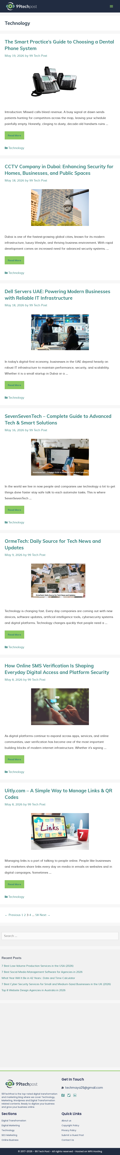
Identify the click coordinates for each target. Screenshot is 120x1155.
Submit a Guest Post (73, 1135)
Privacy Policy (69, 1130)
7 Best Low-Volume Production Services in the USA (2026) (37, 966)
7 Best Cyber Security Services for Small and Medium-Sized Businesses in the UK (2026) (56, 984)
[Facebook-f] (63, 1095)
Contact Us (68, 1140)
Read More (16, 134)
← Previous (12, 915)
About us (66, 1120)
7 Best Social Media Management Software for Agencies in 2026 (42, 972)
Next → (45, 915)
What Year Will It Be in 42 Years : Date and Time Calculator (38, 978)
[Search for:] (60, 936)
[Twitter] (69, 1095)
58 (37, 915)
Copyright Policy (70, 1125)
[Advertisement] (25, 1039)
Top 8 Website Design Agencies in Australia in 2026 (33, 990)
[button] (111, 6)
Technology (16, 148)
